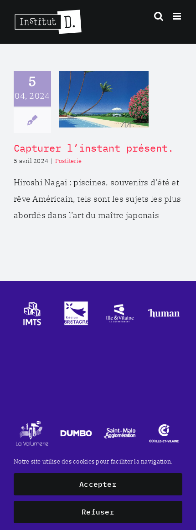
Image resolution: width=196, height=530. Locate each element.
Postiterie (68, 161)
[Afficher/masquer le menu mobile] (177, 16)
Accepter (98, 484)
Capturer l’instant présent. (94, 147)
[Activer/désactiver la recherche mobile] (158, 16)
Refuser (98, 511)
